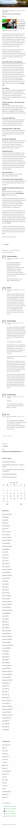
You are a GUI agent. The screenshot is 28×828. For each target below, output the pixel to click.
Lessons (4, 759)
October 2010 (5, 572)
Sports (4, 780)
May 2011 (4, 558)
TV (3, 788)
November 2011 (6, 540)
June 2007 (4, 688)
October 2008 (5, 642)
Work (3, 797)
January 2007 (5, 703)
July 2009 (4, 616)
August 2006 (5, 718)
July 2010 (4, 581)
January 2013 (5, 525)
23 (3, 498)
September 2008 (6, 645)
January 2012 (5, 534)
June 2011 (4, 555)
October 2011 (5, 543)
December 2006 (6, 706)
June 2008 (5, 654)
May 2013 (4, 523)
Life (3, 762)
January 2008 (5, 668)
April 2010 (4, 590)
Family (3, 753)
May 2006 (4, 726)
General (6, 244)
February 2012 (5, 531)
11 (10, 493)
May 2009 (4, 622)
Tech (3, 782)
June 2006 (5, 723)
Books (3, 747)
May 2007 (4, 691)
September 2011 (6, 546)
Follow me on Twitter (10, 806)
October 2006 (5, 712)
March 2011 (5, 563)
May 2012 (4, 528)
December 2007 (6, 671)
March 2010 (5, 592)
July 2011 (4, 552)
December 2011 (6, 537)
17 (7, 496)
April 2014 (4, 517)
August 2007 (5, 683)
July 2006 (4, 721)
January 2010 (5, 598)
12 (14, 493)
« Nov (7, 504)
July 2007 (4, 686)
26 (14, 498)
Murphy (4, 768)
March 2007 (5, 697)
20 (17, 496)
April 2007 (5, 694)
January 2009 (5, 633)
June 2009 (5, 619)
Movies (4, 765)
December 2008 (6, 636)
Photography (5, 771)
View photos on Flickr (10, 816)
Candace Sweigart (12, 256)
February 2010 (5, 595)
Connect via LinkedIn (10, 813)
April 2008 (5, 659)
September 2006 (6, 715)
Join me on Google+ (10, 811)
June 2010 (4, 584)
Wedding (4, 794)
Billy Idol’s (9, 221)
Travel (3, 785)
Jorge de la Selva (11, 321)
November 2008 (6, 639)
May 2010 (4, 587)
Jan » (21, 504)
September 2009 (6, 610)
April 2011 (4, 560)
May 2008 (4, 657)
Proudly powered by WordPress (9, 824)
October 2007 (5, 677)
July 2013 (4, 520)
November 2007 (6, 674)
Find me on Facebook (10, 808)
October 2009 (5, 607)
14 (21, 493)
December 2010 (6, 569)
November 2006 (6, 709)
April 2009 (5, 625)
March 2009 (5, 627)
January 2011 (5, 566)
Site (3, 777)
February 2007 (6, 700)
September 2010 (6, 575)
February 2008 (6, 665)
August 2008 (5, 648)
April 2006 (5, 729)
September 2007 (6, 680)
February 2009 (6, 630)
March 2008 (5, 662)
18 (10, 496)
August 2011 (5, 549)
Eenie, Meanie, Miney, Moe (9, 462)
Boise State (5, 745)
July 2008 (4, 651)
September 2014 (6, 514)
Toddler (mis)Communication (9, 477)
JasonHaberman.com (14, 2)
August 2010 (5, 578)
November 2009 (6, 604)
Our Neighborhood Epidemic (9, 474)
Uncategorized (6, 791)
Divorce (4, 750)
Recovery (4, 774)
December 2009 (6, 601)
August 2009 (5, 613)
